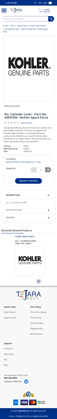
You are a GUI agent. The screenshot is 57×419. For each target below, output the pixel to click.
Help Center (9, 354)
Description (13, 195)
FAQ (5, 359)
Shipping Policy (36, 328)
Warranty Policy (36, 323)
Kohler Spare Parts (37, 25)
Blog (6, 365)
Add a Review (26, 123)
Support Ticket (10, 317)
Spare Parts (22, 25)
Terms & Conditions (38, 312)
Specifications (14, 209)
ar (40, 3)
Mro (12, 25)
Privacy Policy (35, 317)
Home (5, 25)
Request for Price (28, 180)
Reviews (10, 217)
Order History (9, 312)
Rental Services (36, 334)
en (45, 3)
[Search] (3, 10)
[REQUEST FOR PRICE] (39, 281)
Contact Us (8, 348)
